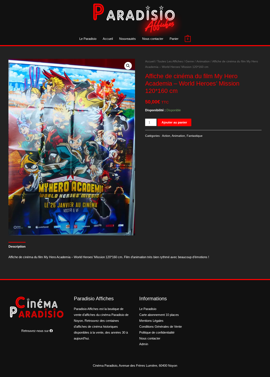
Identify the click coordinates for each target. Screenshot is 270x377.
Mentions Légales (151, 320)
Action (166, 135)
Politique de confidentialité (156, 332)
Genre (189, 61)
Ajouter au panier (174, 122)
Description (17, 246)
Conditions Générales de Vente (160, 326)
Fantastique (194, 135)
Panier (174, 38)
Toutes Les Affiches (170, 61)
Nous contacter (152, 38)
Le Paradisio (87, 38)
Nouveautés (127, 38)
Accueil (108, 38)
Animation (203, 61)
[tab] (17, 246)
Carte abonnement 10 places (159, 315)
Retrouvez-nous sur (35, 331)
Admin (143, 344)
